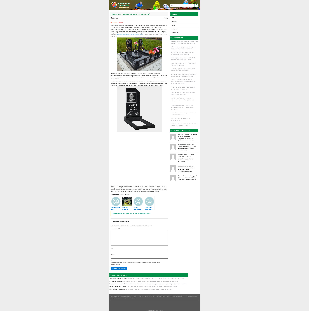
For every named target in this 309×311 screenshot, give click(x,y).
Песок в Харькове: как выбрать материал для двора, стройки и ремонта (184, 124)
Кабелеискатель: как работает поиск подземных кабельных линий (182, 53)
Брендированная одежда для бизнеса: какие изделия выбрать (183, 93)
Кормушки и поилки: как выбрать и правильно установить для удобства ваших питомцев (155, 278)
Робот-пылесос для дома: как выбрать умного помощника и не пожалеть (183, 48)
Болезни (174, 21)
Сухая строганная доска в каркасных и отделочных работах (183, 64)
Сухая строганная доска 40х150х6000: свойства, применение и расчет (183, 59)
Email (113, 254)
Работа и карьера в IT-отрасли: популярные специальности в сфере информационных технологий (187, 158)
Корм (173, 25)
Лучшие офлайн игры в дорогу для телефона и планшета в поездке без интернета (182, 107)
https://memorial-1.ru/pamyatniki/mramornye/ (130, 34)
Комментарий (115, 229)
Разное (121, 22)
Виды (173, 18)
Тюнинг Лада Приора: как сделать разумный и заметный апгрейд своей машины (183, 100)
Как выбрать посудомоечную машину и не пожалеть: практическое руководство (184, 42)
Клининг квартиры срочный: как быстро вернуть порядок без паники (183, 69)
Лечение (174, 29)
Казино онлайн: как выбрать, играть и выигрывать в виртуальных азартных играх (152, 281)
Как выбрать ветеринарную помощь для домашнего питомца (183, 114)
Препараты (175, 32)
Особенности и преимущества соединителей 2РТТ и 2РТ (180, 119)
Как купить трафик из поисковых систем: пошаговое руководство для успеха (152, 286)
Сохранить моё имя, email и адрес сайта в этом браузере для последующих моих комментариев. (135, 263)
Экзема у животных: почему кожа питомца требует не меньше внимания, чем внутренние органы (183, 81)
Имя (112, 248)
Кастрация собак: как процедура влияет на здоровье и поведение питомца (184, 75)
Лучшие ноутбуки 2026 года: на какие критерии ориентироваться (183, 88)
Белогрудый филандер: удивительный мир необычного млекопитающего (187, 177)
